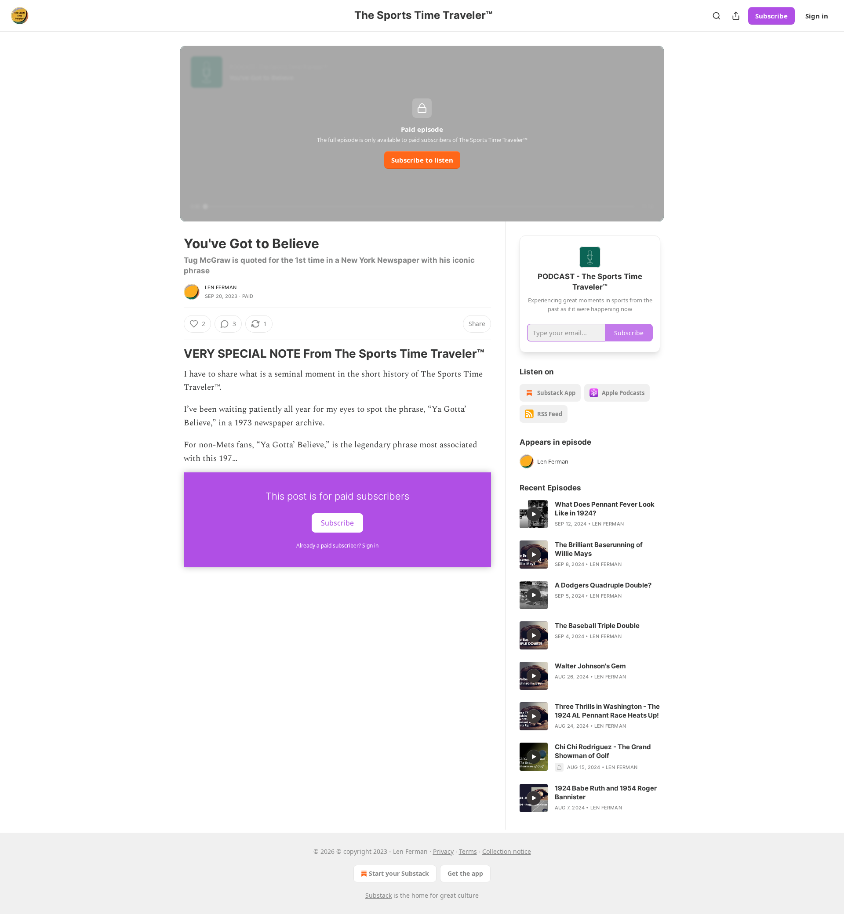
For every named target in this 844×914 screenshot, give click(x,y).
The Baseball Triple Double (597, 625)
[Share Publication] (736, 16)
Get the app (465, 873)
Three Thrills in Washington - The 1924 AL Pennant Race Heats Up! (607, 710)
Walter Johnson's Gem (590, 666)
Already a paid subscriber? (337, 545)
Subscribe (771, 15)
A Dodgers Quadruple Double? (603, 585)
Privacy (443, 851)
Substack (378, 895)
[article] (590, 514)
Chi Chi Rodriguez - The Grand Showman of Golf (603, 751)
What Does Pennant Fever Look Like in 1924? (605, 508)
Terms (468, 851)
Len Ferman (220, 287)
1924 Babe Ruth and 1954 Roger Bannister (606, 792)
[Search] (716, 16)
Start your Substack (399, 873)
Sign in (816, 15)
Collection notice (506, 851)
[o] (534, 514)
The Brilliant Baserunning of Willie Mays (599, 549)
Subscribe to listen (422, 160)
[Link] (171, 354)
